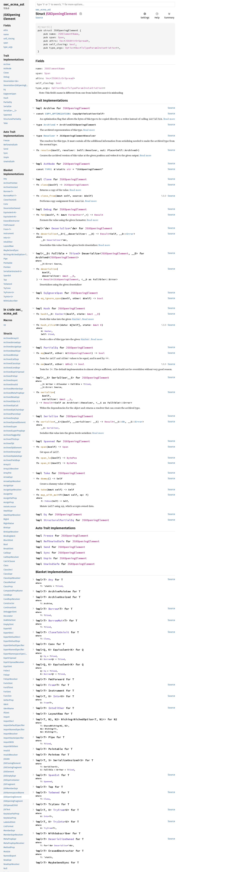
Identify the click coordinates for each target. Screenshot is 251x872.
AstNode (49, 163)
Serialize (51, 416)
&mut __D (68, 275)
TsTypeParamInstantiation (98, 47)
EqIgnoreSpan (53, 293)
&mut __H (93, 313)
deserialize (49, 233)
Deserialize (60, 228)
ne (42, 364)
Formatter (74, 214)
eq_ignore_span (51, 298)
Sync (47, 552)
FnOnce (47, 501)
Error (130, 233)
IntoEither (56, 708)
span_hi (46, 463)
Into (56, 696)
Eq (45, 514)
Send (47, 547)
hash (43, 313)
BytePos (72, 457)
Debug (48, 209)
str (69, 169)
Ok (123, 421)
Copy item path (80, 13)
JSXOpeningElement (76, 108)
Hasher (59, 313)
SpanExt (54, 775)
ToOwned (54, 792)
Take (47, 473)
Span (61, 37)
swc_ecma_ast (43, 9)
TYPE (48, 169)
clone (44, 184)
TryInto (58, 821)
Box (77, 47)
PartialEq (51, 347)
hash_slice (48, 324)
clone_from (48, 195)
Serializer (52, 428)
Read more (75, 190)
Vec (61, 40)
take (43, 489)
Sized (75, 253)
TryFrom (58, 809)
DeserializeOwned (61, 839)
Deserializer (54, 240)
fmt (43, 214)
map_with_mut (49, 494)
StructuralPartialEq (59, 520)
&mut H (97, 324)
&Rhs (68, 364)
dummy (44, 478)
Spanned (49, 441)
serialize (47, 421)
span (43, 446)
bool (72, 44)
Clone (48, 179)
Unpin (48, 558)
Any (50, 579)
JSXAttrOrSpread (76, 40)
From (51, 685)
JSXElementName (68, 33)
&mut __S (65, 399)
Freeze (48, 535)
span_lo (46, 457)
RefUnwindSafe (54, 541)
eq (42, 353)
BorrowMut (55, 620)
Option (69, 47)
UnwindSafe (52, 564)
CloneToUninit (58, 632)
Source (39, 17)
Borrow (53, 608)
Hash (47, 308)
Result (98, 214)
